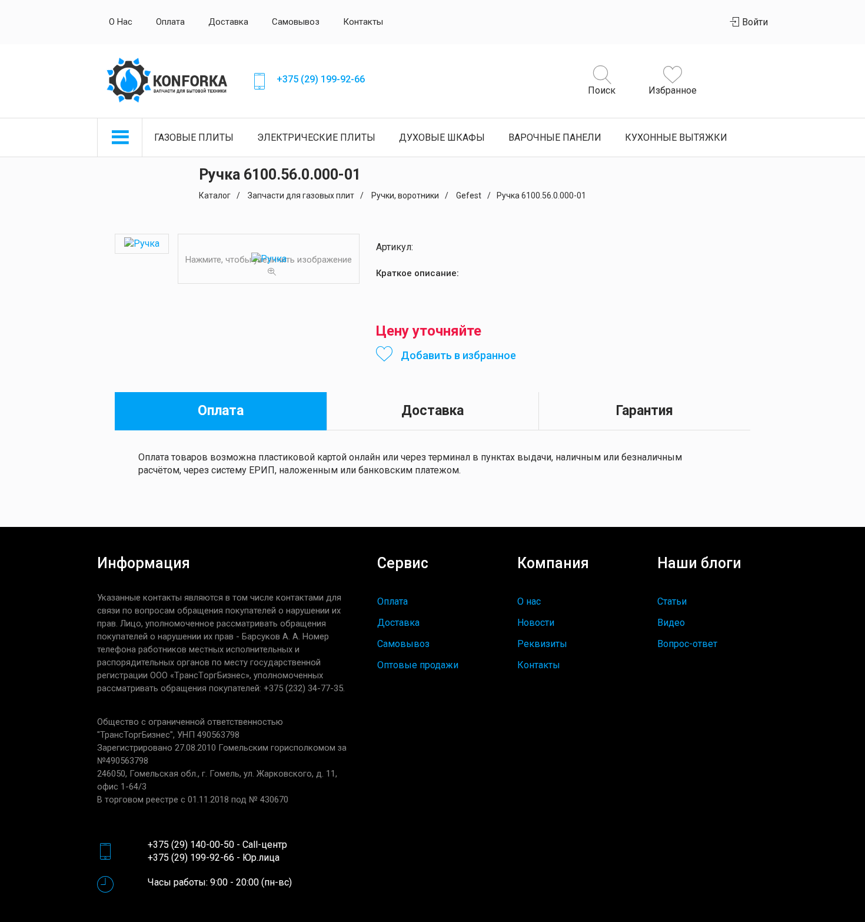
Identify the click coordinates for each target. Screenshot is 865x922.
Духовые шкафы (442, 137)
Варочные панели (554, 137)
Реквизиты (542, 643)
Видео (671, 622)
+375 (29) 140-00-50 (191, 844)
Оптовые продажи (417, 665)
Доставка (228, 21)
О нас (120, 21)
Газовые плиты (194, 137)
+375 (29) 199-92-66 (321, 79)
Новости (535, 622)
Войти (754, 22)
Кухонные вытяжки (676, 137)
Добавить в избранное (457, 355)
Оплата (170, 21)
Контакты (363, 21)
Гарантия (644, 411)
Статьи (672, 601)
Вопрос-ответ (687, 643)
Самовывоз (296, 21)
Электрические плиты (316, 137)
